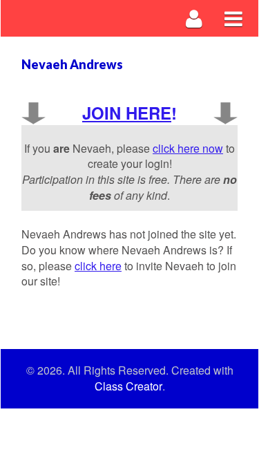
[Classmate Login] (194, 18)
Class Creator (128, 386)
